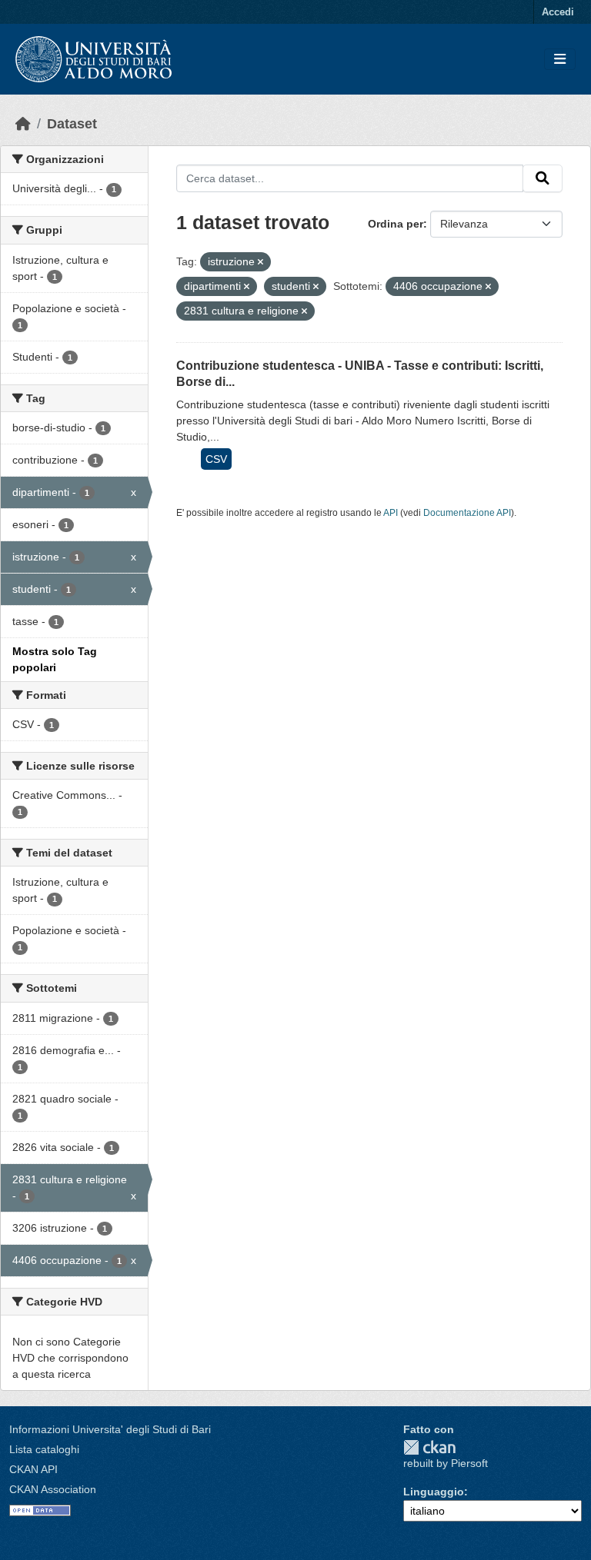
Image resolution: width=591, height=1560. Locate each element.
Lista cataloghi (44, 1449)
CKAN (429, 1447)
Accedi (558, 12)
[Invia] (543, 178)
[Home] (23, 123)
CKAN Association (52, 1489)
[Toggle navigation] (560, 59)
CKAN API (33, 1469)
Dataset (72, 123)
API (390, 512)
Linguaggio (433, 1491)
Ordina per (395, 224)
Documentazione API (467, 512)
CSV (216, 459)
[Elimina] (260, 262)
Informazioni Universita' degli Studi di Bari (110, 1429)
